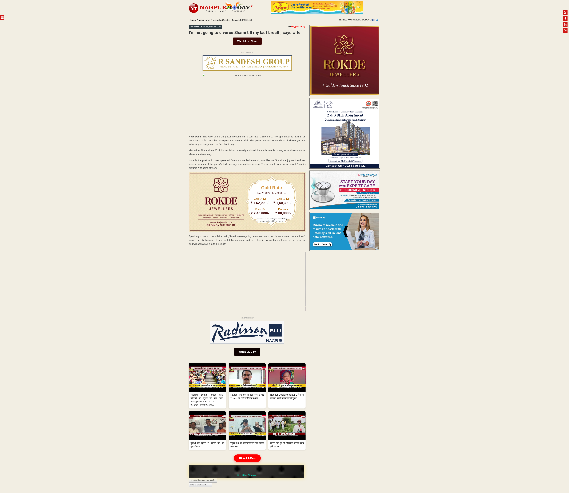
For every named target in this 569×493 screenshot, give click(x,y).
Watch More (249, 458)
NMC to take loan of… (200, 485)
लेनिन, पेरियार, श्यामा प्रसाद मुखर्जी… (202, 480)
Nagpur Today (298, 26)
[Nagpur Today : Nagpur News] (221, 8)
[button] (207, 386)
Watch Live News (247, 41)
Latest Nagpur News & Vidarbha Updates (210, 20)
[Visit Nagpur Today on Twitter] (377, 20)
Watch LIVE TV (247, 352)
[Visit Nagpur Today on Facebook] (373, 20)
